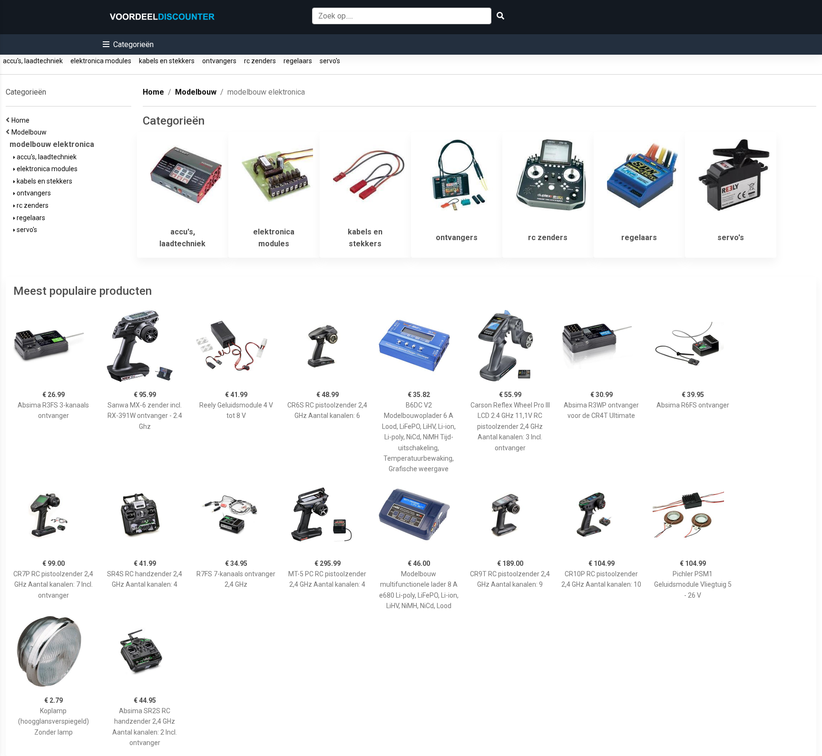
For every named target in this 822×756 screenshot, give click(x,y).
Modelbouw (30, 132)
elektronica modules (101, 61)
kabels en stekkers (166, 61)
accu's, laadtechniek (33, 61)
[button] (128, 44)
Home (21, 120)
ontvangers (219, 61)
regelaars (298, 61)
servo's (330, 61)
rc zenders (260, 61)
